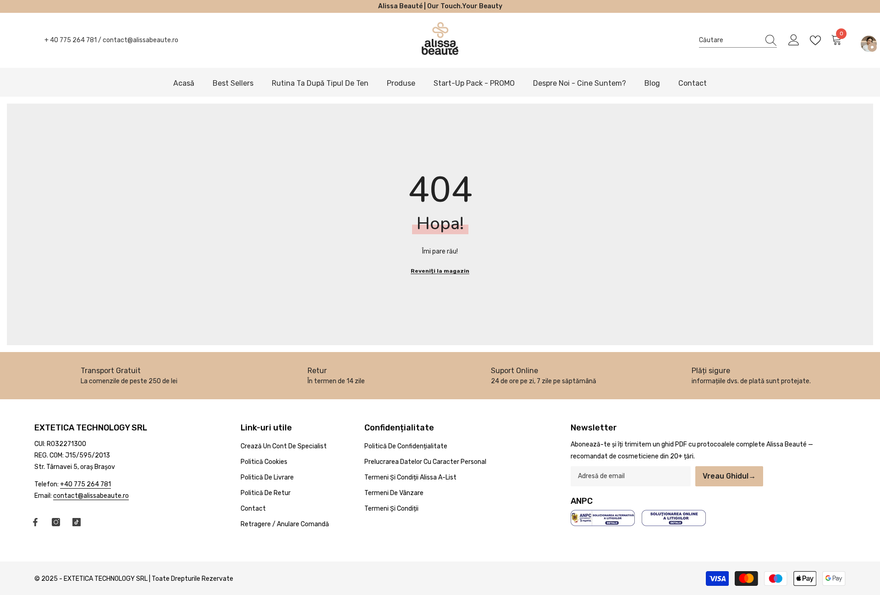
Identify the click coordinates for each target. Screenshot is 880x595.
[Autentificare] (793, 40)
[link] (129, 375)
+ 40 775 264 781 (70, 40)
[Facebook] (35, 522)
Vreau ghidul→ (729, 476)
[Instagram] (56, 522)
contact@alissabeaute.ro (140, 40)
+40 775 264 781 (85, 484)
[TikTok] (76, 522)
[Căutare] (738, 40)
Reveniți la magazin (440, 271)
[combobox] (729, 40)
